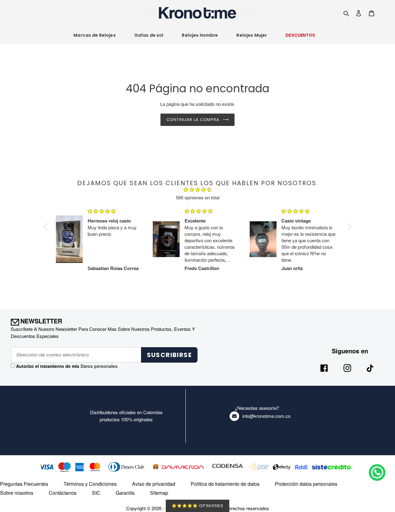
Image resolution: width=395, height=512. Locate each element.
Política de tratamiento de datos (225, 483)
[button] (47, 227)
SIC (96, 492)
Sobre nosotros (16, 492)
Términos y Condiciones (90, 483)
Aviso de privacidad (153, 483)
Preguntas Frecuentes (24, 483)
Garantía (125, 492)
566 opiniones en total (197, 197)
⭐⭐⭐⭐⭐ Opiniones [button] (197, 506)
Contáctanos (63, 492)
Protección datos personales (306, 483)
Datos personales (98, 366)
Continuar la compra (192, 120)
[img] (197, 190)
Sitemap (159, 492)
